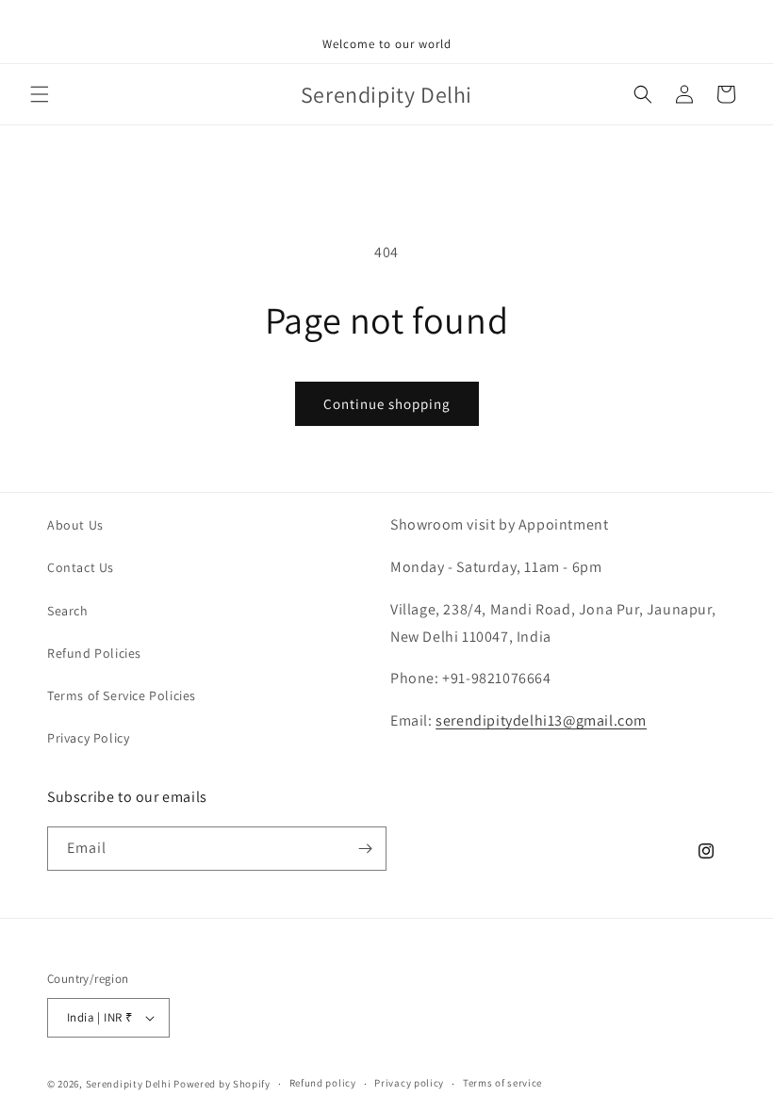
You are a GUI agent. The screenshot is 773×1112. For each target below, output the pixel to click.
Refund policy (322, 1082)
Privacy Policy (88, 737)
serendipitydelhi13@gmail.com (541, 720)
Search (68, 610)
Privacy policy (409, 1082)
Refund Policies (94, 653)
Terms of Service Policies (121, 695)
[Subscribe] (365, 848)
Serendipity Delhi (129, 1083)
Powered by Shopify (222, 1083)
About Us (75, 524)
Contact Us (80, 567)
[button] (39, 94)
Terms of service (502, 1082)
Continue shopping (387, 404)
